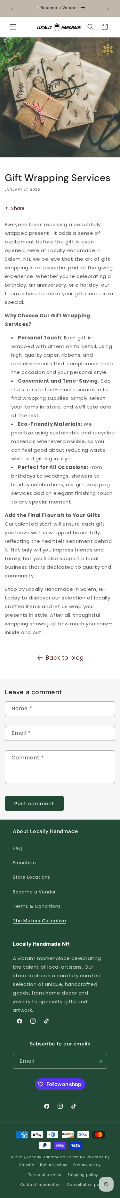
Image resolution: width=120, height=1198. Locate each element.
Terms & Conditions (37, 906)
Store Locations (31, 877)
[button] (13, 27)
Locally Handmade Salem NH (56, 1157)
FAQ (17, 848)
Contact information (40, 1184)
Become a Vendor (34, 892)
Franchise (24, 863)
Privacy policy (87, 1164)
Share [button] (18, 208)
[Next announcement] (108, 8)
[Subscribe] (100, 1061)
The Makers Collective (39, 920)
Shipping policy (83, 1174)
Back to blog (65, 658)
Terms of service (44, 1174)
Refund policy (53, 1164)
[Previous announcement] (12, 8)
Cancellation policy (86, 1184)
